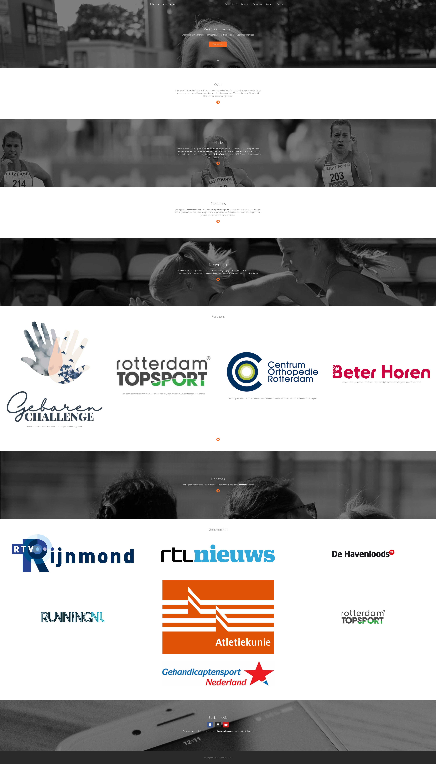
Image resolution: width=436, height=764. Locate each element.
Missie (235, 4)
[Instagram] (218, 724)
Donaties (280, 4)
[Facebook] (210, 724)
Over (227, 4)
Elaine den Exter (163, 4)
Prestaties (245, 4)
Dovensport (258, 4)
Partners (269, 4)
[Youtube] (226, 724)
